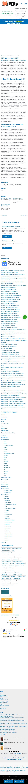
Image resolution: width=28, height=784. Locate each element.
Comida (5, 447)
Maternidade (4, 481)
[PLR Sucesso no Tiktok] (7, 200)
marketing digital (11, 567)
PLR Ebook (3, 768)
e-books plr (4, 557)
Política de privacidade (5, 696)
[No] (26, 779)
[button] (25, 317)
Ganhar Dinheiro (8, 514)
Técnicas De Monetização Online (8, 350)
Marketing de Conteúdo (6, 477)
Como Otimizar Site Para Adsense (8, 303)
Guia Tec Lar (9, 770)
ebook (3, 559)
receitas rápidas (14, 582)
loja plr (23, 565)
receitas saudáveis (5, 585)
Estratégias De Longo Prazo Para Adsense (10, 315)
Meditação (6, 461)
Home (1, 693)
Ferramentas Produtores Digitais (8, 432)
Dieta (6, 506)
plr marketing (13, 576)
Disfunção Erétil (4, 428)
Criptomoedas (8, 502)
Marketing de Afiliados (9, 520)
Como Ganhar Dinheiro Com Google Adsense (10, 299)
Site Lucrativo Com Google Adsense (8, 346)
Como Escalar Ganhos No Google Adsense (10, 297)
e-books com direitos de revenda (8, 554)
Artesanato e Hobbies (8, 445)
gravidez (17, 565)
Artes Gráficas (4, 417)
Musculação (7, 524)
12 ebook (3, 414)
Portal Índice (2, 770)
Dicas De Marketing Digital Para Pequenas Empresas (12, 373)
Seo (4, 469)
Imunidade (6, 455)
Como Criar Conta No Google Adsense (9, 291)
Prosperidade (7, 528)
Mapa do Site (3, 708)
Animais (5, 443)
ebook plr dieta (15, 559)
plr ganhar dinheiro (5, 576)
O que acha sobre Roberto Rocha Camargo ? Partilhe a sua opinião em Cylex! (7, 610)
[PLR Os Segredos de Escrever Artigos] (7, 207)
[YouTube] (18, 751)
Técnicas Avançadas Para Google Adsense (10, 352)
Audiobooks (3, 419)
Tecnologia (6, 471)
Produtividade (8, 526)
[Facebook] (9, 751)
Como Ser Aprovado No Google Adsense (9, 307)
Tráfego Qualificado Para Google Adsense (10, 354)
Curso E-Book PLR (5, 423)
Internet (5, 457)
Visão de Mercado (9, 771)
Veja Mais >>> (7, 236)
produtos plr (10, 580)
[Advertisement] (14, 38)
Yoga (5, 475)
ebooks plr (12, 563)
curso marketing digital (6, 550)
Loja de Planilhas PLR (10, 768)
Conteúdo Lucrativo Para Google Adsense (10, 305)
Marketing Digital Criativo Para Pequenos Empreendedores (13, 403)
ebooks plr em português (20, 563)
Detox (2, 426)
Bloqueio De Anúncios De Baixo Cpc (8, 289)
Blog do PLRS (3, 704)
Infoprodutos (17, 767)
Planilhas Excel (4, 486)
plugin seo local (8, 578)
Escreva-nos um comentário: (7, 604)
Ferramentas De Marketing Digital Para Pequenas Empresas (13, 397)
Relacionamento (7, 467)
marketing (4, 567)
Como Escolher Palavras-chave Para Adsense (11, 295)
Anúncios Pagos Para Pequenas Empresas (10, 361)
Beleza (2, 421)
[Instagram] (14, 751)
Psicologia (6, 465)
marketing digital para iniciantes (7, 572)
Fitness (6, 512)
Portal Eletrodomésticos (21, 768)
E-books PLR (6, 498)
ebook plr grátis (5, 563)
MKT (15, 771)
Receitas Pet (22, 770)
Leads (5, 459)
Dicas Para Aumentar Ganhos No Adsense (10, 311)
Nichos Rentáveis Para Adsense (8, 336)
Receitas (7, 530)
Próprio (6, 766)
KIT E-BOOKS (6, 540)
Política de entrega (4, 701)
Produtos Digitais (4, 494)
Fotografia (3, 435)
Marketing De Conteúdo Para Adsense (9, 327)
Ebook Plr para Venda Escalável (11, 226)
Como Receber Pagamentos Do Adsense (9, 301)
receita (3, 582)
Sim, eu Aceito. (8, 781)
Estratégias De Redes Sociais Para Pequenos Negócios (12, 390)
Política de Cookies (19, 781)
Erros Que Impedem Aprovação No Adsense (10, 309)
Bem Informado (15, 770)
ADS (4, 441)
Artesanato (7, 500)
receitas (8, 582)
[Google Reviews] (16, 751)
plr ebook (14, 574)
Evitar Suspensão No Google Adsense (9, 319)
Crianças (5, 449)
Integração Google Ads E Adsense (8, 323)
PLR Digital (23, 767)
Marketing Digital (4, 479)
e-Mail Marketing (4, 430)
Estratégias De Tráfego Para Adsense (9, 313)
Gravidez (7, 516)
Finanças (7, 510)
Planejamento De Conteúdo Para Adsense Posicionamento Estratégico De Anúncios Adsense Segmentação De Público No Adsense (13, 340)
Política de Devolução (4, 705)
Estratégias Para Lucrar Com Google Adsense (11, 317)
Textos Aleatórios (17, 753)
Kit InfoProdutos (4, 437)
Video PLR (3, 542)
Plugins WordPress (5, 488)
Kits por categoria (5, 439)
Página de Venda (4, 484)
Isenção (1, 698)
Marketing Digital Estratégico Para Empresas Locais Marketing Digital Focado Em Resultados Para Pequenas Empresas (13, 407)
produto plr (4, 580)
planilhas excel (4, 574)
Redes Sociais (8, 532)
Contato (1, 706)
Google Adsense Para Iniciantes (8, 325)
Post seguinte (24, 215)
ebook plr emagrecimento (6, 561)
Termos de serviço (4, 699)
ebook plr (8, 559)
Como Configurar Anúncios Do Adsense (9, 293)
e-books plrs (11, 557)
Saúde (6, 538)
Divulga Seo (2, 771)
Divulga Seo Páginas (8, 490)
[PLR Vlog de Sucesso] (19, 200)
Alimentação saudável (6, 548)
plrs (3, 578)
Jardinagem (7, 518)
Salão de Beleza (8, 536)
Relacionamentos (8, 534)
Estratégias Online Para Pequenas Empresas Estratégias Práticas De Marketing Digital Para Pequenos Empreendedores (13, 386)
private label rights (17, 578)
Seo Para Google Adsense (6, 348)
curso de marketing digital (16, 548)
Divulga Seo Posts (7, 492)
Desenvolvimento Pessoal (10, 504)
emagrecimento (11, 565)
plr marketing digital (21, 576)
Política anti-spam (4, 702)
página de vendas (18, 580)
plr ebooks (20, 574)
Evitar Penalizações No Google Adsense (9, 321)
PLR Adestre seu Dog (8, 241)
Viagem (5, 473)
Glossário (2, 709)
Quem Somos (3, 695)
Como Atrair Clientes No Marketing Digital (10, 371)
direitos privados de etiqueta (7, 552)
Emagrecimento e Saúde (9, 453)
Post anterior (4, 215)
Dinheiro (5, 451)
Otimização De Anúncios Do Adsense (9, 344)
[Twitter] (12, 751)
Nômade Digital (3, 767)
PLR (27, 767)
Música (5, 463)
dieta (13, 550)
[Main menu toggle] (21, 4)
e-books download (19, 554)
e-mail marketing (18, 557)
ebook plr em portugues (17, 561)
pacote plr (17, 572)
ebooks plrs (4, 565)
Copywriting (6, 496)
